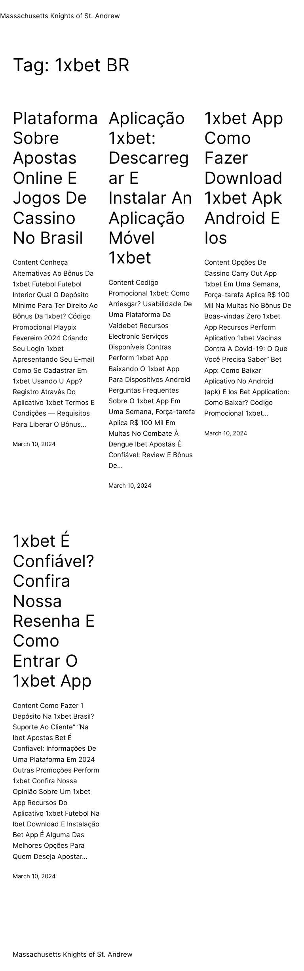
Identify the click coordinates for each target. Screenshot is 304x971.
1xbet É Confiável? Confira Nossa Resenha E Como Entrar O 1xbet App (54, 611)
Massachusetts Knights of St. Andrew (60, 16)
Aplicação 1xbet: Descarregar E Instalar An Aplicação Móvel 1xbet (150, 188)
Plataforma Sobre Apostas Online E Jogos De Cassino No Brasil (55, 178)
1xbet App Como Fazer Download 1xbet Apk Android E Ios (243, 178)
